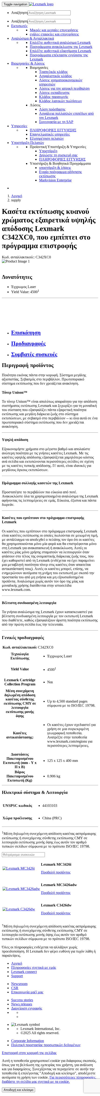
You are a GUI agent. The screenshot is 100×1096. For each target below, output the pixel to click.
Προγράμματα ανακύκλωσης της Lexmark (61, 47)
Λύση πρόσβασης (52, 109)
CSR (14, 988)
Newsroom (19, 984)
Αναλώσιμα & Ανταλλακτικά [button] (32, 38)
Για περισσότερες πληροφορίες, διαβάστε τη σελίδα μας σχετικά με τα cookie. (49, 1079)
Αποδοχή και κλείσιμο (18, 1090)
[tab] (54, 332)
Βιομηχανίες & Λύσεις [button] (28, 63)
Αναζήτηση (19, 13)
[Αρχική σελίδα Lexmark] (41, 4)
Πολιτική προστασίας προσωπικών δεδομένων (45, 1045)
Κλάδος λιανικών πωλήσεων (60, 101)
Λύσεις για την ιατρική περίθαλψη (64, 88)
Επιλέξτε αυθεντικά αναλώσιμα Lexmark (60, 42)
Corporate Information (27, 1041)
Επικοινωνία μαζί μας (27, 992)
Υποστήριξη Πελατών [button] (27, 143)
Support (17, 976)
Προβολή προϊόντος (55, 872)
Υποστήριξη (48, 151)
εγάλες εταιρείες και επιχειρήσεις (54, 34)
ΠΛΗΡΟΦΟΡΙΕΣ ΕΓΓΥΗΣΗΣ (53, 130)
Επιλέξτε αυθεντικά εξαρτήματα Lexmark (60, 51)
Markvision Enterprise (55, 180)
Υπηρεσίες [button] (19, 126)
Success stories (22, 1000)
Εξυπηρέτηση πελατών (47, 138)
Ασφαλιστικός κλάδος (55, 76)
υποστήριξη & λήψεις (55, 168)
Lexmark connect (24, 972)
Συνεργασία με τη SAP (56, 122)
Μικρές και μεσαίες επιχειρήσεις (54, 30)
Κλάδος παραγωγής (53, 97)
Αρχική (16, 196)
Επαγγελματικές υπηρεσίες (50, 134)
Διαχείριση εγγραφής (26, 1008)
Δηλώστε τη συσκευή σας (58, 155)
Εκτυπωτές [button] (19, 26)
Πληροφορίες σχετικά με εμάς (33, 967)
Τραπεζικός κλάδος (53, 72)
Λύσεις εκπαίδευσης (54, 93)
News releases (21, 1004)
